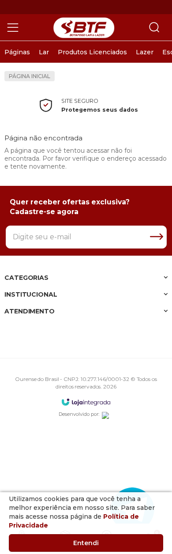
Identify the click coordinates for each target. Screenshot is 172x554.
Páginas (17, 52)
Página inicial (29, 76)
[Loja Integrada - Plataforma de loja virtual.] (86, 402)
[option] (17, 52)
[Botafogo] (84, 27)
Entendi (86, 543)
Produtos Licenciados (92, 52)
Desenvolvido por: (79, 414)
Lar (44, 52)
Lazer (144, 52)
